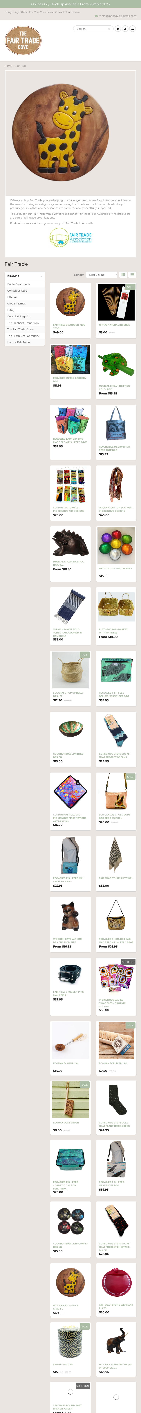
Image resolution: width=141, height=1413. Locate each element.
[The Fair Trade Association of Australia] (70, 237)
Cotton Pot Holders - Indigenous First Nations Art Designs (69, 818)
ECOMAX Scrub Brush (113, 1063)
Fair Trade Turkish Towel (116, 878)
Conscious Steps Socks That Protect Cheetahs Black (114, 1252)
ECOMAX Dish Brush (66, 1063)
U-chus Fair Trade (18, 342)
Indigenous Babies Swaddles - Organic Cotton (112, 1003)
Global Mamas (16, 303)
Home (8, 65)
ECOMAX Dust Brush (66, 1124)
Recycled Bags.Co (18, 316)
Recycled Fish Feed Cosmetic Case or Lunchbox (65, 1188)
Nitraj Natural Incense (114, 324)
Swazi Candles (63, 1373)
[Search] (109, 29)
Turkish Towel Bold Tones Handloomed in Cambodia (67, 632)
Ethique (12, 297)
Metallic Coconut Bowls (115, 568)
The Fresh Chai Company (23, 335)
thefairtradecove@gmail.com (117, 16)
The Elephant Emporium (23, 323)
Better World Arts (18, 284)
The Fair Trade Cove (19, 329)
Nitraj (10, 310)
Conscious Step (17, 290)
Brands (13, 276)
